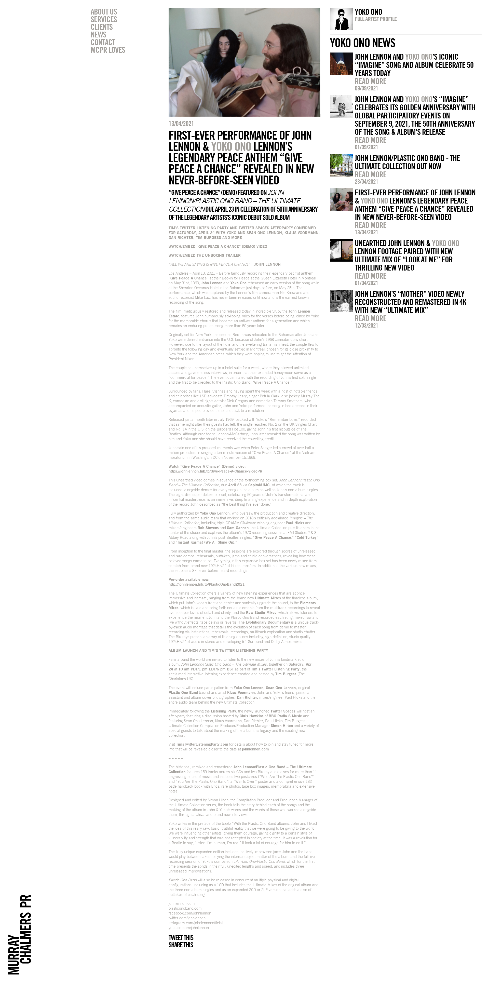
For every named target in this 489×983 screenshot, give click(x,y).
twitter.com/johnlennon (187, 917)
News (98, 34)
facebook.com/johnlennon (190, 913)
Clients (102, 27)
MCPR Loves (108, 50)
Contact (103, 42)
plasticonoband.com (185, 908)
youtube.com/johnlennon (189, 927)
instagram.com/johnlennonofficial (196, 922)
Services (104, 19)
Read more (370, 81)
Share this (181, 944)
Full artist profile (376, 19)
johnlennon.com (182, 903)
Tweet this (181, 937)
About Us (104, 11)
